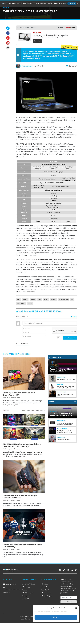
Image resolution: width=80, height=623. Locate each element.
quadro (53, 300)
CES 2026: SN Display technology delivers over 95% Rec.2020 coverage (22, 445)
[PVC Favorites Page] (75, 357)
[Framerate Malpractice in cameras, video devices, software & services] (52, 422)
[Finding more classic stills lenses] (52, 394)
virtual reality (63, 300)
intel (18, 300)
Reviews (50, 3)
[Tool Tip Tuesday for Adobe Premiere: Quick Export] (52, 430)
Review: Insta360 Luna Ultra (66, 379)
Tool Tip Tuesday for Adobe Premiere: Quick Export (65, 431)
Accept (55, 617)
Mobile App (26, 587)
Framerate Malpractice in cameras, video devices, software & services (65, 424)
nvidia (46, 300)
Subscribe (72, 3)
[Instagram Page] (68, 570)
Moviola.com (45, 593)
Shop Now (37, 41)
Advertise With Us (28, 584)
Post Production (33, 3)
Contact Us (26, 599)
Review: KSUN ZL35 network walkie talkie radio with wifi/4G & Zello (66, 388)
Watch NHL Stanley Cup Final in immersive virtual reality (22, 546)
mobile (33, 300)
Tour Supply (45, 590)
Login (74, 316)
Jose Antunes (27, 66)
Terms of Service (25, 619)
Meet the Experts (28, 593)
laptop (25, 300)
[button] (76, 608)
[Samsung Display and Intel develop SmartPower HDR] (24, 373)
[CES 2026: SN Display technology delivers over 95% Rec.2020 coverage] (24, 425)
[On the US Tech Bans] (52, 438)
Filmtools (44, 584)
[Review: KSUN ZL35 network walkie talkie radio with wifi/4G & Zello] (52, 386)
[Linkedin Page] (72, 570)
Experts (57, 3)
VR (72, 300)
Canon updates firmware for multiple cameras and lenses (20, 496)
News (14, 3)
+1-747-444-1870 (10, 584)
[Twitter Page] (64, 570)
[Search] (78, 3)
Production (21, 3)
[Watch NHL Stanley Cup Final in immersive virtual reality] (24, 525)
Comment (72, 66)
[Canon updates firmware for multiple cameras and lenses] (24, 476)
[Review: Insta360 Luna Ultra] (52, 378)
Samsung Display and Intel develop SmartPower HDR (19, 394)
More (63, 3)
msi (39, 300)
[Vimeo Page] (76, 570)
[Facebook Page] (60, 570)
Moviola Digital (46, 596)
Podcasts (43, 3)
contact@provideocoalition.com (11, 591)
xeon (30, 303)
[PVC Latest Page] (75, 402)
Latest (9, 3)
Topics (24, 590)
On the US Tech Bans (63, 439)
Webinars (25, 596)
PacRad (44, 587)
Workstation (21, 303)
